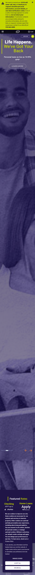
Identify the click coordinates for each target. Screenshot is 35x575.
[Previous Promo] (25, 450)
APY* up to (9, 506)
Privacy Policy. (9, 541)
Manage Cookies (17, 558)
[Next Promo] (30, 450)
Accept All (17, 563)
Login (31, 31)
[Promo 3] (8, 450)
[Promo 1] (4, 450)
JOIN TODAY (17, 60)
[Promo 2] (6, 450)
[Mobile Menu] (3, 31)
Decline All (17, 568)
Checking (9, 504)
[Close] (32, 2)
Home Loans (25, 503)
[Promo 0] (2, 450)
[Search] (32, 36)
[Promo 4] (11, 450)
